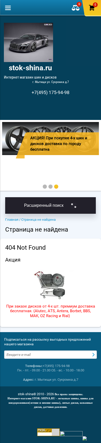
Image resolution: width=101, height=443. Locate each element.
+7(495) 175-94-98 (50, 92)
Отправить (94, 354)
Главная (11, 220)
